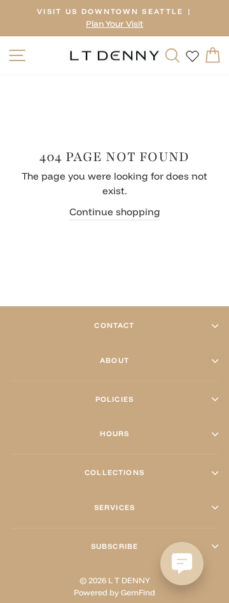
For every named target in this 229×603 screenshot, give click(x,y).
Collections (114, 472)
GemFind (138, 592)
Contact (114, 325)
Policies (114, 399)
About (114, 360)
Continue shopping (114, 212)
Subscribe (114, 546)
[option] (114, 18)
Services (114, 507)
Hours (115, 433)
